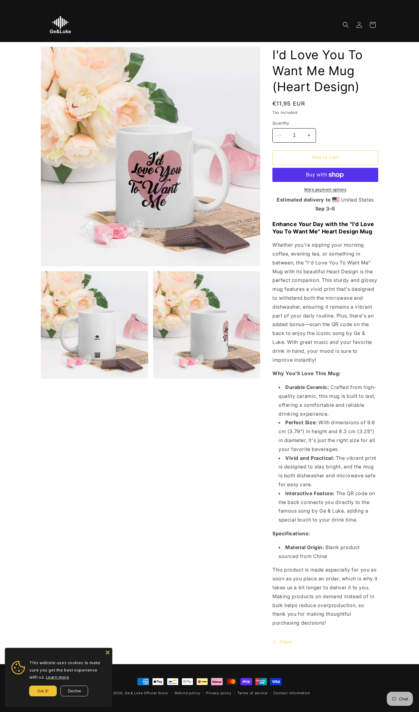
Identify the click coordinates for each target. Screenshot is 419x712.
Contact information (291, 693)
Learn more (57, 677)
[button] (345, 25)
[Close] (108, 652)
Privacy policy (219, 693)
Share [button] (285, 641)
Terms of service (252, 693)
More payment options (325, 189)
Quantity (280, 123)
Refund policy (187, 693)
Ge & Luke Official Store (146, 693)
